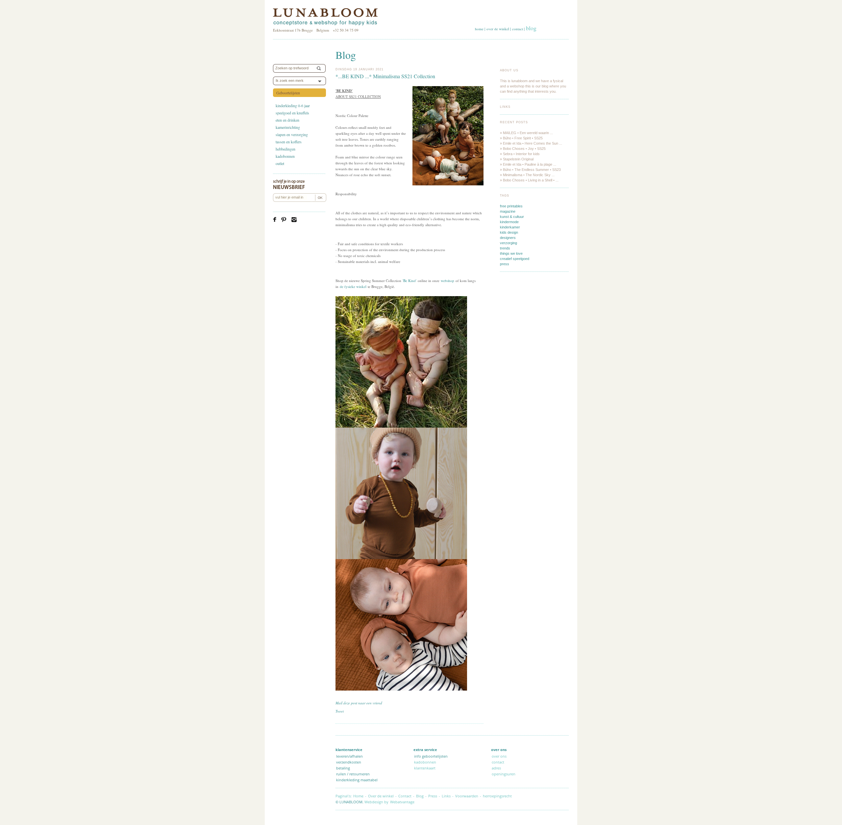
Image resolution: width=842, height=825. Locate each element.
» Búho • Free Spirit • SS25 (521, 138)
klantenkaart (424, 768)
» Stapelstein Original (516, 159)
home (479, 28)
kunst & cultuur (512, 217)
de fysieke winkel (353, 286)
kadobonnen (285, 156)
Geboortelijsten (288, 92)
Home (358, 795)
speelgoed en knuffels (292, 112)
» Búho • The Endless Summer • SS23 (530, 170)
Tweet (339, 711)
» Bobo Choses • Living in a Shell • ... (529, 180)
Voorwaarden (466, 795)
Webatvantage (402, 801)
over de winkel (497, 28)
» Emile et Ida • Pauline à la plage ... (528, 164)
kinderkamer (510, 227)
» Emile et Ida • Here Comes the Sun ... (531, 143)
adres (496, 768)
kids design (509, 232)
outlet (280, 163)
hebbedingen (285, 149)
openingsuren (503, 773)
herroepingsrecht (497, 795)
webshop (447, 280)
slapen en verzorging (292, 134)
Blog (420, 795)
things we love (511, 253)
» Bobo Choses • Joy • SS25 (523, 149)
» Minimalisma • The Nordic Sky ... (527, 175)
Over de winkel (381, 795)
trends (505, 248)
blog (531, 28)
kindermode (509, 222)
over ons (499, 756)
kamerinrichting (288, 127)
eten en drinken (287, 120)
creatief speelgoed (514, 259)
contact (517, 28)
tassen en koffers (289, 141)
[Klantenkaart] (516, 773)
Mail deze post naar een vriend (358, 702)
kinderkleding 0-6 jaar (293, 105)
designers (508, 238)
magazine (507, 211)
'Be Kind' (410, 280)
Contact (404, 795)
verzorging (508, 243)
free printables (511, 206)
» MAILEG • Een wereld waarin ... (526, 133)
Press (432, 795)
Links (505, 106)
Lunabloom (325, 17)
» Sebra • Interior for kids (520, 154)
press (504, 264)
